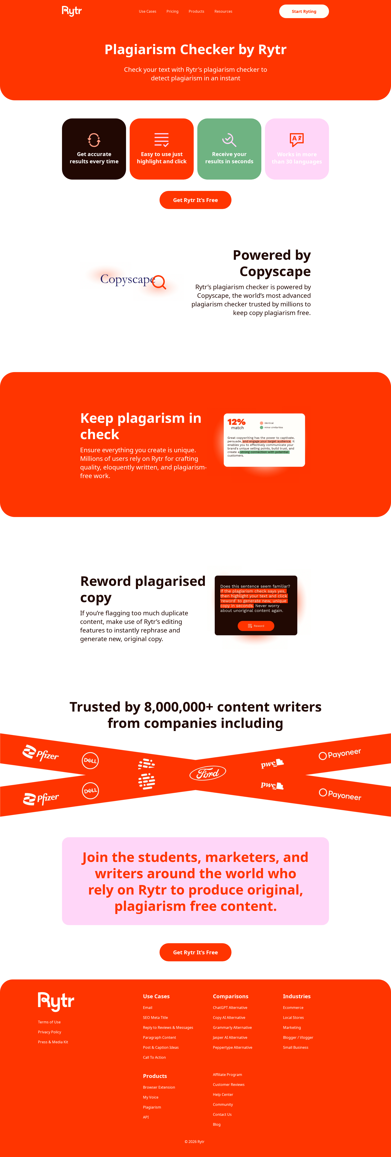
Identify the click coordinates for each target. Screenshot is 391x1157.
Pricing (173, 11)
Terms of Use (49, 1022)
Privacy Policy (49, 1032)
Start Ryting (304, 11)
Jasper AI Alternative (230, 1037)
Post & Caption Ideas (161, 1047)
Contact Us (222, 1114)
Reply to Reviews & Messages (168, 1027)
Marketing (292, 1027)
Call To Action (154, 1057)
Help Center (223, 1094)
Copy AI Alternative (229, 1017)
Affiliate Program (227, 1074)
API (146, 1117)
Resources (223, 11)
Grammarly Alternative (232, 1027)
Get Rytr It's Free (195, 200)
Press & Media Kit (53, 1041)
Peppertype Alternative (232, 1047)
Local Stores (293, 1017)
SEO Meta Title (155, 1017)
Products (196, 11)
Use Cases (147, 11)
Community (223, 1104)
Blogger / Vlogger (298, 1037)
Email (147, 1007)
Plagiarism (152, 1107)
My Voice (150, 1097)
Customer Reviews (229, 1084)
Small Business (295, 1047)
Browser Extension (159, 1087)
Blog (217, 1124)
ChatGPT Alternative (230, 1007)
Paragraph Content (159, 1037)
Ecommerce (293, 1007)
